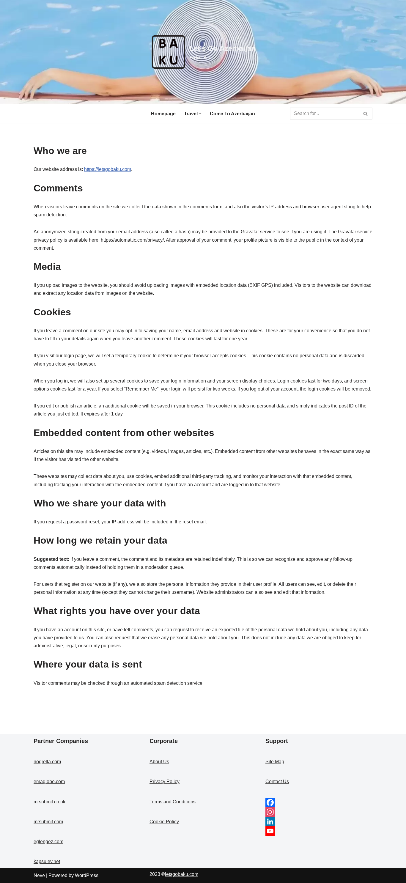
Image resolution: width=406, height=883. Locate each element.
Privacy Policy (165, 781)
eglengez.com (48, 841)
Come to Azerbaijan (232, 113)
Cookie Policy (164, 821)
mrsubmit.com (48, 821)
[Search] (365, 113)
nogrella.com (47, 761)
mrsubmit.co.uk (49, 801)
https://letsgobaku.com (107, 169)
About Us (159, 761)
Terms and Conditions (173, 801)
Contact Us (277, 781)
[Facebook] (318, 802)
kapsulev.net (47, 861)
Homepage (163, 113)
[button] (200, 113)
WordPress (86, 875)
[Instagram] (318, 812)
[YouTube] (318, 831)
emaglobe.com (49, 781)
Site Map (274, 761)
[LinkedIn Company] (318, 821)
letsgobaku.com (181, 874)
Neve (39, 875)
